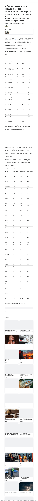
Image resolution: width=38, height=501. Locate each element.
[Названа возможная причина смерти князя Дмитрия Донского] (26, 415)
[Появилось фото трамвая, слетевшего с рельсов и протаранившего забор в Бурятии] (26, 474)
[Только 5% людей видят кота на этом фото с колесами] (26, 371)
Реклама (9, 500)
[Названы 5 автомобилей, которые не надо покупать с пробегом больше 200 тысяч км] (26, 401)
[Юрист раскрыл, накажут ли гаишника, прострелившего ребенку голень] (12, 415)
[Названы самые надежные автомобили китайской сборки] (26, 430)
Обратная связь (32, 500)
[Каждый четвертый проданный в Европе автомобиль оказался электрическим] (12, 489)
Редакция (17, 500)
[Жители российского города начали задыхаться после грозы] (26, 489)
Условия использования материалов (24, 500)
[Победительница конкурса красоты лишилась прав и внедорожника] (12, 342)
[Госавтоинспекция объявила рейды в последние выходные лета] (12, 474)
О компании (5, 500)
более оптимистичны (9, 149)
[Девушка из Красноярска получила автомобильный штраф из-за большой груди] (12, 327)
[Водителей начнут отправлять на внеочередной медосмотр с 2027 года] (26, 327)
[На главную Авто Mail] (5, 1)
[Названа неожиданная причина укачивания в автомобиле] (12, 445)
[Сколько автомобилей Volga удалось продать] (26, 445)
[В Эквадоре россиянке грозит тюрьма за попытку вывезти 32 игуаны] (26, 386)
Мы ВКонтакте (13, 500)
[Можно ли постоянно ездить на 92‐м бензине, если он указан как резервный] (26, 460)
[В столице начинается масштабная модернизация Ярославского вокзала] (12, 371)
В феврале (18, 38)
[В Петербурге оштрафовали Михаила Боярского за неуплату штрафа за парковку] (12, 357)
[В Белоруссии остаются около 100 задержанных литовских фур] (26, 357)
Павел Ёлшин (10, 26)
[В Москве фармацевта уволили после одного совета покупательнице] (26, 342)
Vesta (15, 39)
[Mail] (3, 1)
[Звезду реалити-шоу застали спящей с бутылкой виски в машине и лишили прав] (12, 460)
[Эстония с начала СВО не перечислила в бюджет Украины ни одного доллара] (12, 401)
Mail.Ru (2, 500)
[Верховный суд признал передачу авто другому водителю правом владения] (12, 430)
